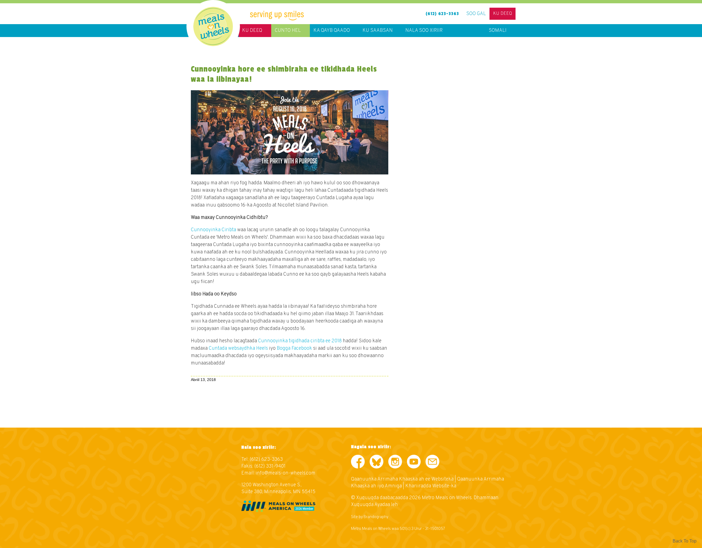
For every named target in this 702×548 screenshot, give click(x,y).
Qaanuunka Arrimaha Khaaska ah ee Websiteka (402, 479)
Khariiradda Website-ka (430, 486)
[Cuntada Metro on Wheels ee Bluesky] (376, 463)
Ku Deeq (502, 13)
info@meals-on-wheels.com (285, 473)
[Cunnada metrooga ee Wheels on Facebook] (358, 463)
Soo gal (476, 14)
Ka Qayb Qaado (331, 30)
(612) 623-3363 (442, 13)
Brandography (376, 517)
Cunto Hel (288, 30)
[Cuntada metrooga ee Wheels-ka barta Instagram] (395, 463)
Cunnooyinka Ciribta (213, 230)
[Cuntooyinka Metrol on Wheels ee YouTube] (414, 463)
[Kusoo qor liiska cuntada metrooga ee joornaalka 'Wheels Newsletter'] (432, 463)
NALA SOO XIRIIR (424, 30)
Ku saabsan (378, 30)
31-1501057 (435, 529)
